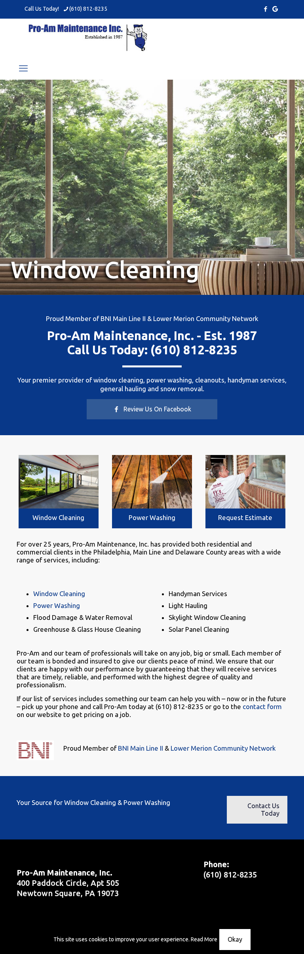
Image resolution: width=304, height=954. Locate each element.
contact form (262, 706)
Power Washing (152, 517)
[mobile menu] (23, 68)
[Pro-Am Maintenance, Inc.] (87, 38)
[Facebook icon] (265, 9)
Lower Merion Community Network (205, 318)
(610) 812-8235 (88, 9)
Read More (204, 939)
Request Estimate (245, 517)
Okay (235, 939)
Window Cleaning (58, 517)
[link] (59, 482)
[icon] (275, 9)
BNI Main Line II (123, 318)
